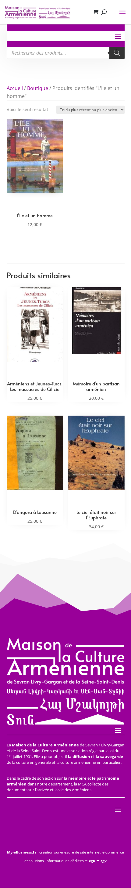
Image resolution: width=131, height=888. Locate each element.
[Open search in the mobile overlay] (66, 53)
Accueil (15, 88)
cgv (104, 860)
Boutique (37, 88)
